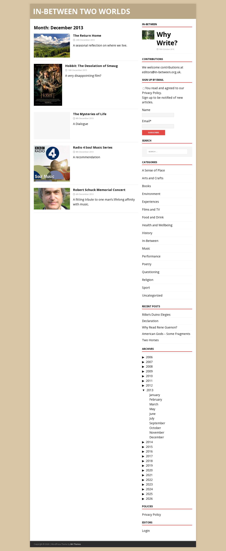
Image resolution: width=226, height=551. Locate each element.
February (155, 399)
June (152, 414)
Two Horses (150, 340)
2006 (149, 357)
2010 (149, 376)
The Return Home (87, 35)
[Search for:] (167, 151)
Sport (146, 287)
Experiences (150, 202)
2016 (149, 451)
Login (146, 531)
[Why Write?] (148, 37)
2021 (149, 475)
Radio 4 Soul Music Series (92, 147)
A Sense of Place (153, 170)
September (157, 423)
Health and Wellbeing (157, 225)
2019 (149, 465)
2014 (149, 442)
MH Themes (75, 544)
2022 (149, 480)
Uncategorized (152, 295)
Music (146, 248)
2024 (149, 489)
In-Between (149, 24)
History (147, 233)
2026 (149, 499)
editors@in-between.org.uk (161, 72)
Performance (151, 256)
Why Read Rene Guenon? (159, 327)
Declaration (150, 321)
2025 (149, 494)
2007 (149, 362)
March (153, 404)
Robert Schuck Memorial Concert (99, 190)
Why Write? (167, 38)
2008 (149, 366)
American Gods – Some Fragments (166, 334)
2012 (149, 385)
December (156, 437)
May (152, 409)
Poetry (146, 264)
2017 (149, 456)
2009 (149, 371)
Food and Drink (153, 217)
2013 (150, 390)
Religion (147, 280)
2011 (149, 381)
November (156, 432)
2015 (149, 447)
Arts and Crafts (152, 178)
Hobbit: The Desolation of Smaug (91, 66)
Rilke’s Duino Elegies (156, 314)
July (151, 418)
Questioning (150, 272)
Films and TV (151, 209)
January (154, 395)
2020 (149, 470)
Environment (151, 194)
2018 (149, 461)
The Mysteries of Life (89, 114)
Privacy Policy (151, 93)
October (155, 428)
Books (146, 186)
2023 (149, 484)
